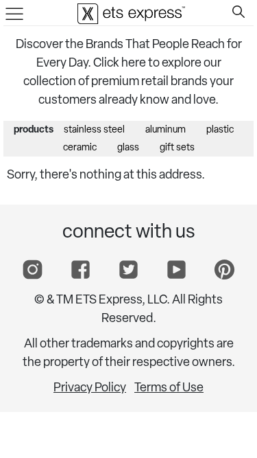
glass (128, 148)
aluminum (165, 130)
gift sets (177, 148)
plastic (220, 130)
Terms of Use (169, 388)
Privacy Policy (89, 388)
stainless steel (94, 130)
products (33, 130)
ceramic (80, 148)
